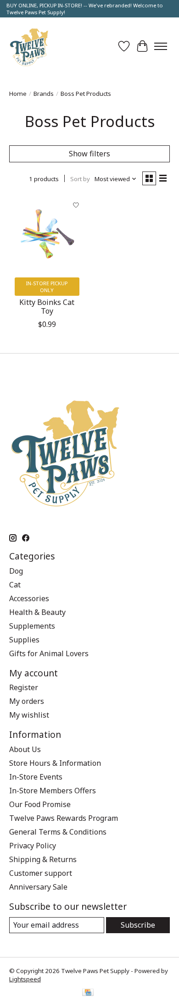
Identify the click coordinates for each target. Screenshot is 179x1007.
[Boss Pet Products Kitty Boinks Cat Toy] (47, 234)
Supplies (24, 640)
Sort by (80, 179)
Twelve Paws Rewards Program (63, 818)
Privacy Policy (32, 846)
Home (18, 93)
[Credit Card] (88, 993)
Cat (15, 585)
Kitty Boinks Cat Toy (46, 306)
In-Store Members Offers (52, 791)
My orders (26, 701)
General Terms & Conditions (57, 832)
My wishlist (29, 715)
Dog (16, 571)
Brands (44, 93)
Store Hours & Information (55, 763)
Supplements (32, 626)
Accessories (29, 598)
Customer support (40, 873)
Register (23, 687)
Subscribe (138, 925)
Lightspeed (25, 979)
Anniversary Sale (38, 887)
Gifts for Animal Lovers (49, 653)
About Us (25, 749)
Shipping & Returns (43, 859)
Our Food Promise (40, 804)
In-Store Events (35, 777)
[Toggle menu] (160, 46)
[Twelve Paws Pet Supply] (29, 46)
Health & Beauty (37, 612)
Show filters (89, 154)
